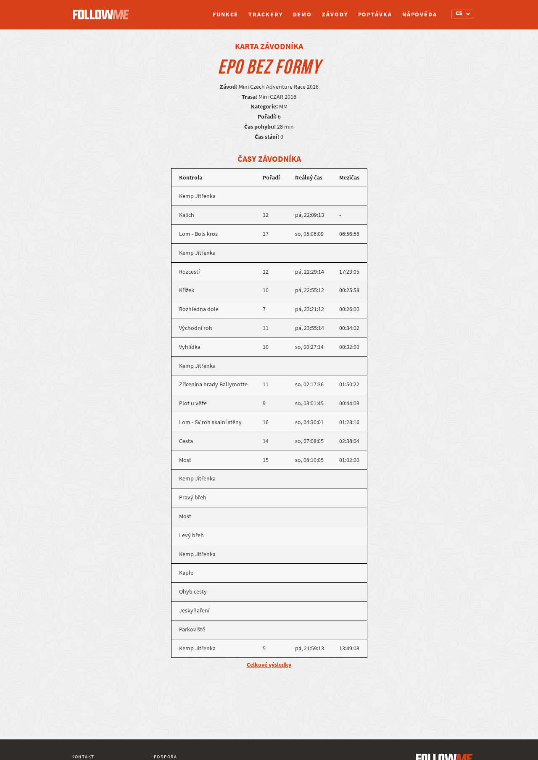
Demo (302, 14)
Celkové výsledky (269, 665)
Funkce (225, 14)
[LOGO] (102, 10)
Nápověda (419, 14)
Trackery (265, 14)
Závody (335, 14)
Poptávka (375, 14)
